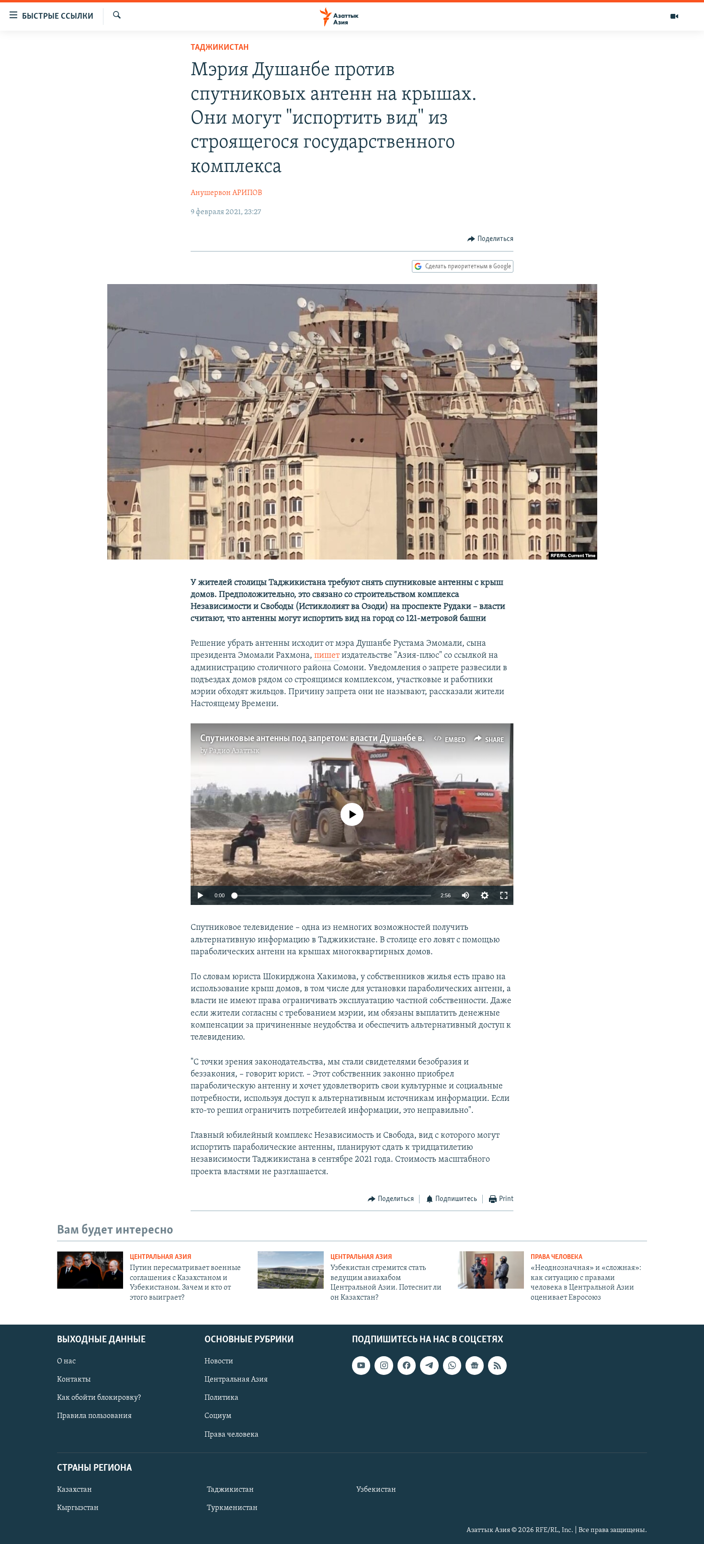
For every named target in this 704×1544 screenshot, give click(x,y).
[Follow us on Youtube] (361, 1365)
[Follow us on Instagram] (384, 1365)
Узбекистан (376, 1490)
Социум (217, 1416)
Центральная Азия (161, 1257)
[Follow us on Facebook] (406, 1365)
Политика (221, 1398)
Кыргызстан (78, 1508)
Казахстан (74, 1490)
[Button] (490, 239)
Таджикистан (220, 48)
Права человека (556, 1257)
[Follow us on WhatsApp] (452, 1365)
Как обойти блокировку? (99, 1398)
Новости (218, 1361)
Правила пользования (94, 1416)
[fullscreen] (503, 895)
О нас (66, 1361)
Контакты (74, 1380)
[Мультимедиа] (674, 16)
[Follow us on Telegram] (429, 1365)
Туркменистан (232, 1508)
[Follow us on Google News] (475, 1365)
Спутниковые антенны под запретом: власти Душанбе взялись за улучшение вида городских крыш (398, 738)
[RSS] (497, 1365)
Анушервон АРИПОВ (226, 193)
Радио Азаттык (234, 751)
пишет (327, 656)
